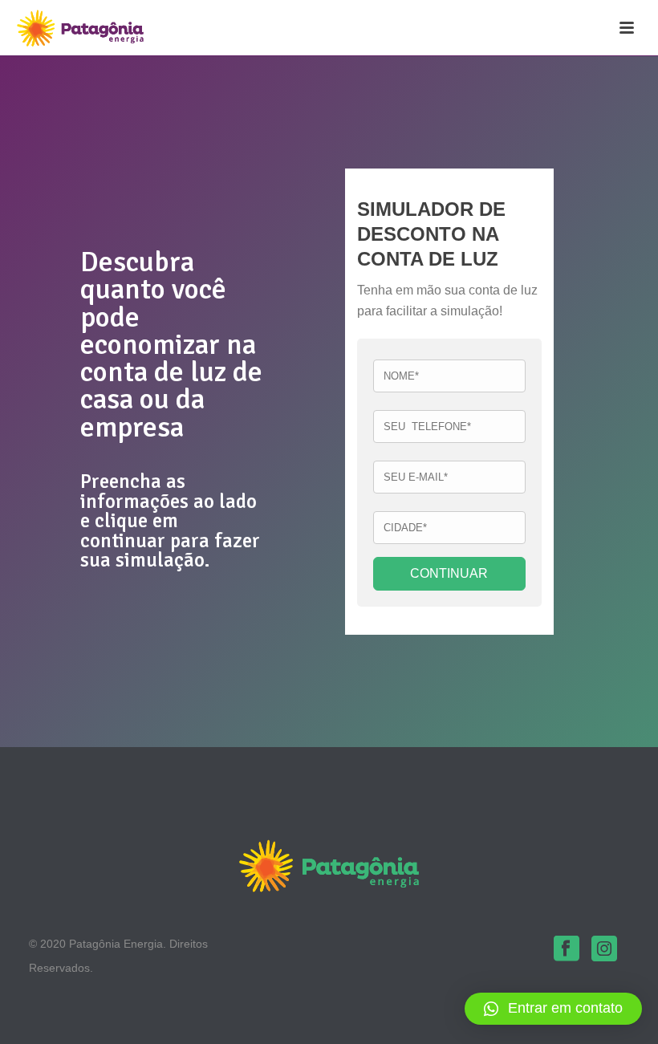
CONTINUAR (449, 573)
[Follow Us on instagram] (604, 949)
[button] (553, 1009)
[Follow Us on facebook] (566, 949)
